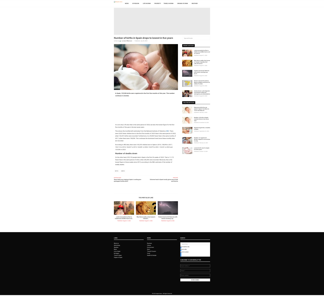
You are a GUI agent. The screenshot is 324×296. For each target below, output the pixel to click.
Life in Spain (147, 3)
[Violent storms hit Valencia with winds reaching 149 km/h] (168, 208)
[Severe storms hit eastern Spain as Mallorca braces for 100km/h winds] (187, 83)
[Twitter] (204, 3)
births (116, 171)
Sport (148, 249)
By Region (135, 3)
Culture (149, 245)
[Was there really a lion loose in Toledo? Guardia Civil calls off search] (146, 208)
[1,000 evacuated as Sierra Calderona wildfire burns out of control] (124, 208)
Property (157, 3)
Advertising (117, 245)
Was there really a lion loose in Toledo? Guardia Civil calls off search (202, 62)
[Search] (209, 3)
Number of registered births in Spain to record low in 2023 (202, 139)
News (127, 3)
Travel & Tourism (151, 251)
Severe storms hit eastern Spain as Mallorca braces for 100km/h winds (202, 82)
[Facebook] (203, 3)
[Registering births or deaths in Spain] (187, 130)
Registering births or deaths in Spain (202, 128)
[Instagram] (206, 3)
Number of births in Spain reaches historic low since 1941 (201, 119)
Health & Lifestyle (151, 255)
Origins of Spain (182, 3)
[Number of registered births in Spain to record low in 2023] (187, 140)
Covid (148, 253)
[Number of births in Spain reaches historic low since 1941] (187, 120)
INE (167, 131)
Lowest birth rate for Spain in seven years (201, 148)
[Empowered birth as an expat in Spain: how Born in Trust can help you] (187, 110)
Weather (195, 3)
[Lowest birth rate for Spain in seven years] (187, 150)
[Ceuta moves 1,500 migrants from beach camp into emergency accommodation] (187, 93)
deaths (123, 171)
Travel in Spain (168, 3)
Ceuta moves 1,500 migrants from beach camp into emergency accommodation (202, 92)
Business (149, 243)
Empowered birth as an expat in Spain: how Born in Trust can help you (201, 109)
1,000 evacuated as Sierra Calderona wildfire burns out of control (202, 52)
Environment (150, 247)
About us (116, 243)
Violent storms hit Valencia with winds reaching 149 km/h (201, 72)
